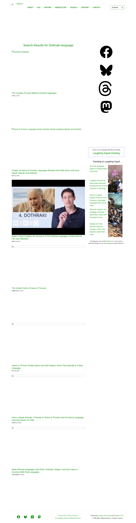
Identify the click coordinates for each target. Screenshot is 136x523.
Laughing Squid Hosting (106, 153)
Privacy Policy (62, 515)
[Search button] (122, 7)
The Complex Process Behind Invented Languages (34, 93)
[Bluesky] (106, 77)
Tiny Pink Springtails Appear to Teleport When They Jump (98, 168)
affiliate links (110, 241)
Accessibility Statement (62, 518)
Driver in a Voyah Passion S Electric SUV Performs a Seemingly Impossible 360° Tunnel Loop (98, 200)
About (30, 7)
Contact (97, 7)
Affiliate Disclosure (75, 518)
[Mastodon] (106, 114)
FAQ (38, 7)
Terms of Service (73, 515)
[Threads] (106, 95)
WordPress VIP (118, 515)
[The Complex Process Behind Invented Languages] (48, 71)
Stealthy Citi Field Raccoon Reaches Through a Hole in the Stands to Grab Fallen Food (97, 229)
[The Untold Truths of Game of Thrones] (48, 266)
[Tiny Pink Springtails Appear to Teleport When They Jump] (115, 172)
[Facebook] (106, 59)
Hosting (47, 7)
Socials (73, 7)
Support (85, 7)
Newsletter (60, 7)
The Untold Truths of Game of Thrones (29, 288)
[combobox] (115, 7)
